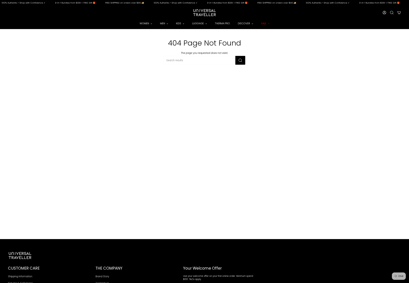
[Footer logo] (20, 255)
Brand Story (102, 276)
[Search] (240, 60)
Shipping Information (20, 276)
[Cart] (399, 12)
